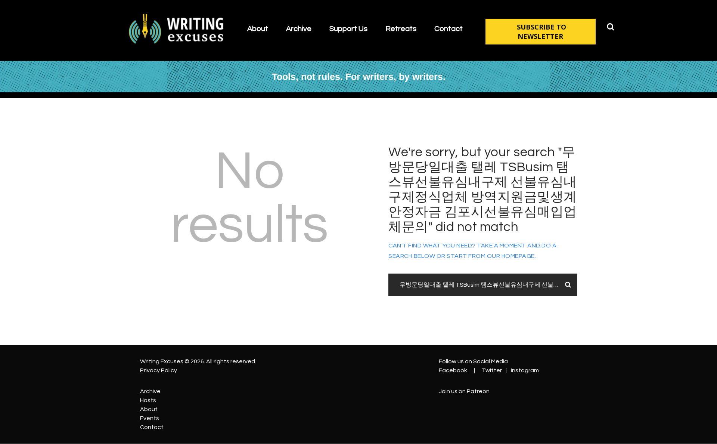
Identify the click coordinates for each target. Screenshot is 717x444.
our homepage (511, 256)
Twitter (492, 370)
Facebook (453, 370)
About (149, 409)
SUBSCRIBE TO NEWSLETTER (541, 31)
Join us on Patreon (464, 391)
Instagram (525, 370)
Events (149, 418)
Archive (150, 391)
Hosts (148, 400)
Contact (152, 427)
